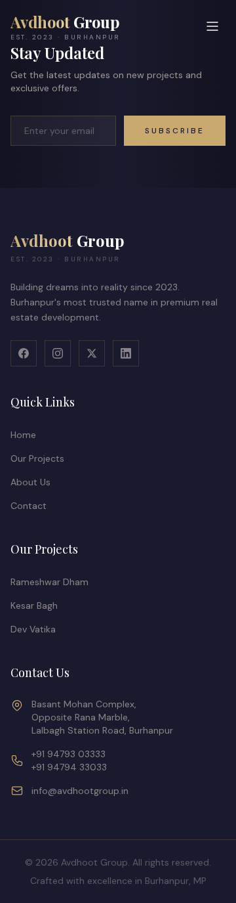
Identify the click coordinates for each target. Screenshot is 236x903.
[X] (92, 353)
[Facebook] (23, 353)
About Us (30, 482)
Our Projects (37, 458)
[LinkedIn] (126, 353)
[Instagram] (58, 353)
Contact (28, 506)
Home (23, 435)
